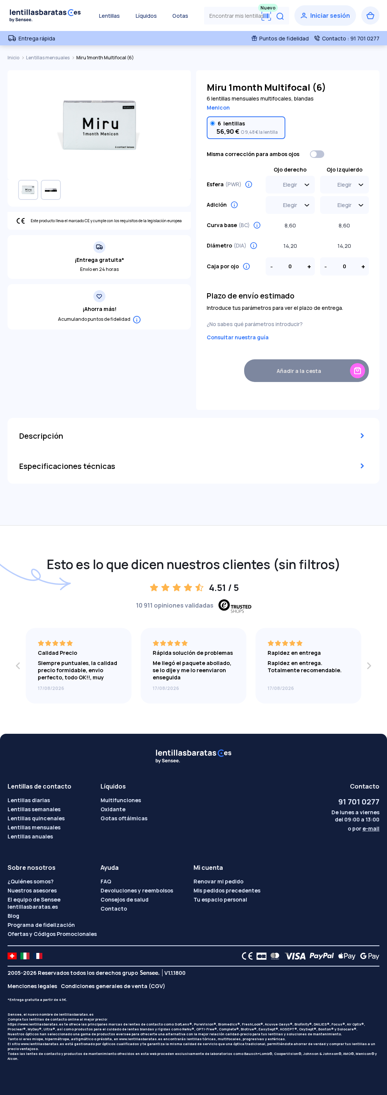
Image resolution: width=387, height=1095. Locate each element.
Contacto (114, 908)
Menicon (218, 107)
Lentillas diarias (29, 800)
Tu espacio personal (220, 899)
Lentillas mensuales (48, 57)
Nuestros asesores (32, 890)
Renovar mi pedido (218, 881)
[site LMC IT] (24, 956)
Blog (13, 915)
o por (363, 828)
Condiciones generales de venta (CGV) (113, 986)
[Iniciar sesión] (325, 15)
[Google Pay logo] (367, 956)
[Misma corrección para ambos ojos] (317, 154)
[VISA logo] (293, 956)
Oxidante (113, 809)
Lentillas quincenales (36, 818)
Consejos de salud (125, 899)
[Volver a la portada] (45, 15)
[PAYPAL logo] (320, 956)
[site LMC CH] (12, 956)
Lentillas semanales (34, 809)
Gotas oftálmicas (124, 818)
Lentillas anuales (30, 836)
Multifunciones (121, 800)
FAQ (106, 881)
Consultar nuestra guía (238, 337)
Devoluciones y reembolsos (137, 890)
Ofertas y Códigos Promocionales (52, 933)
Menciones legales (32, 986)
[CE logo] (245, 956)
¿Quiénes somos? (31, 881)
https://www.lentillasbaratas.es (35, 1024)
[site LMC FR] (37, 956)
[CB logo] (259, 956)
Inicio (14, 57)
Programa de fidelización (41, 924)
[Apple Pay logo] (345, 956)
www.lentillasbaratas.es (141, 1038)
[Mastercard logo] (273, 956)
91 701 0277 (358, 802)
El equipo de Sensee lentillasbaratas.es (34, 903)
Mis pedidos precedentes (227, 890)
